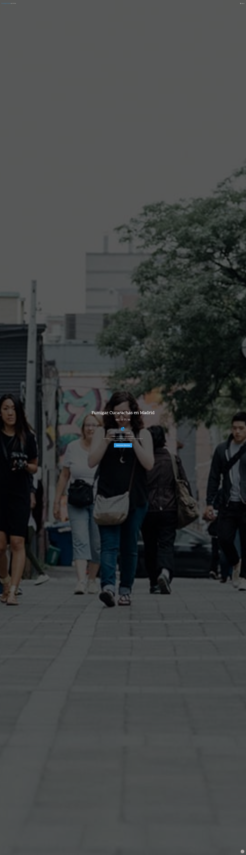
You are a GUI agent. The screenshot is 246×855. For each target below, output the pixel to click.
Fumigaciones (8, 3)
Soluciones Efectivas (123, 445)
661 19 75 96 (123, 420)
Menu (243, 3)
